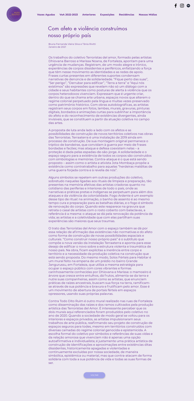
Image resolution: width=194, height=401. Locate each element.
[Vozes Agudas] (175, 5)
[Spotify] (188, 5)
